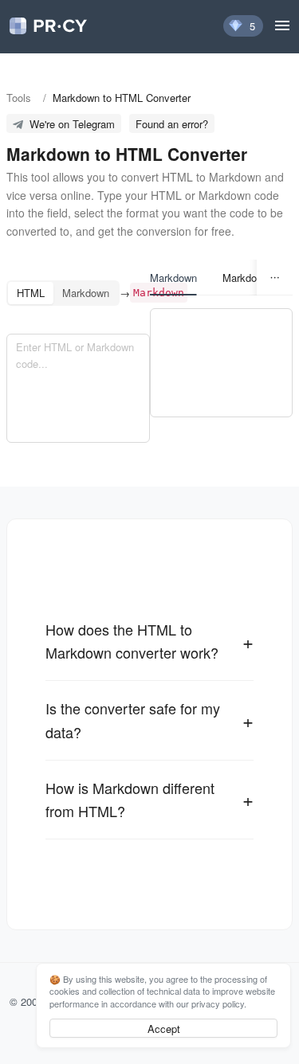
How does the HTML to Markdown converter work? (131, 641)
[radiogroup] (63, 293)
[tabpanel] (221, 362)
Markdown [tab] (173, 277)
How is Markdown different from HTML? (129, 799)
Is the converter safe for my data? (132, 719)
